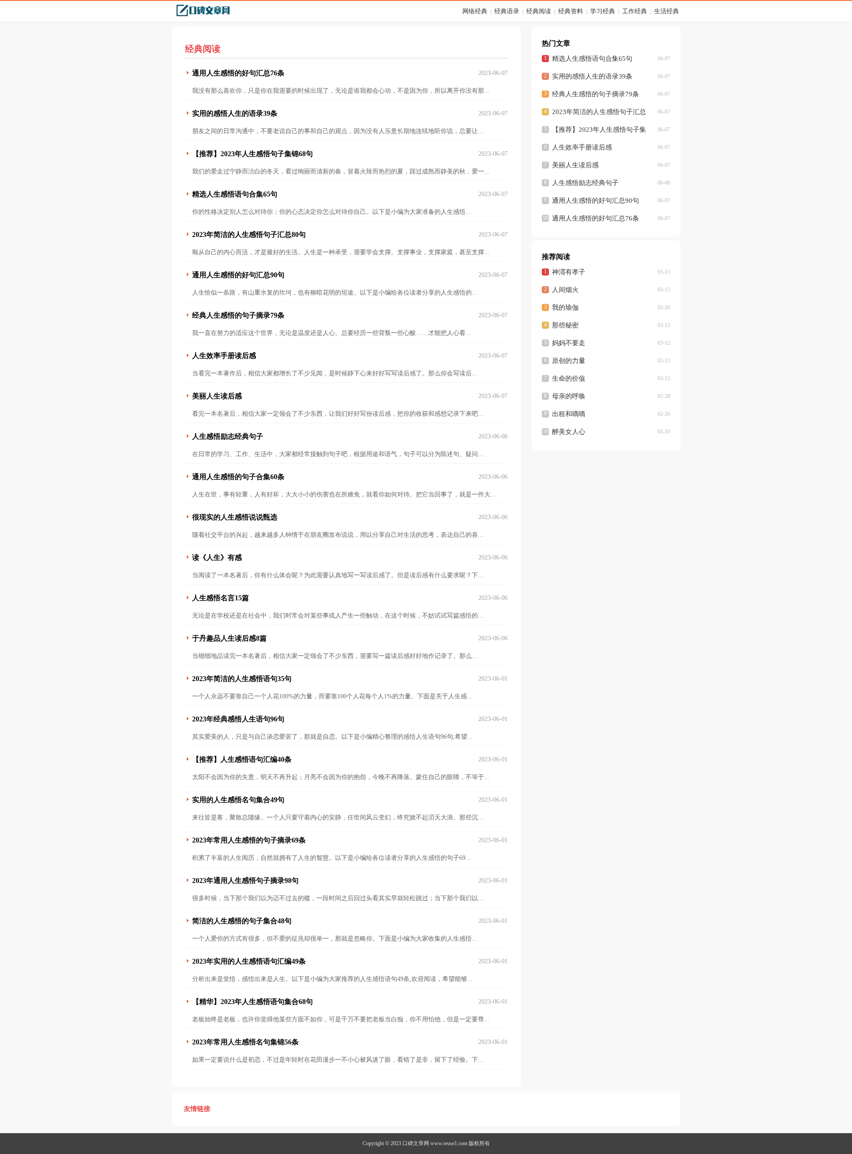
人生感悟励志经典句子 (227, 436)
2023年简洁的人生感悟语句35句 (242, 678)
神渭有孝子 (568, 272)
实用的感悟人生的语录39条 (234, 113)
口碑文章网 (415, 1143)
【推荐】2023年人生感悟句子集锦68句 (252, 154)
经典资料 (570, 11)
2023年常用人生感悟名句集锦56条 (245, 1042)
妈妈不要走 (568, 343)
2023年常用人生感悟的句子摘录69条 (249, 840)
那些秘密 (565, 325)
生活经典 (666, 11)
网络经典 (474, 11)
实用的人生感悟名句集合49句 (238, 799)
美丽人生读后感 (217, 396)
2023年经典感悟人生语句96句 (238, 719)
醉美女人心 (568, 431)
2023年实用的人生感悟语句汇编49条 (249, 961)
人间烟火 (565, 289)
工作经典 (634, 11)
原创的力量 (568, 360)
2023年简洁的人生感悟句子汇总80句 (249, 234)
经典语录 (506, 11)
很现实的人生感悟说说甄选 (234, 517)
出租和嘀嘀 (568, 413)
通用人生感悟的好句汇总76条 (238, 73)
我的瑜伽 (565, 307)
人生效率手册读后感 (224, 355)
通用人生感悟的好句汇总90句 (238, 275)
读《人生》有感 (217, 557)
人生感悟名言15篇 (220, 598)
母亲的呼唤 (568, 396)
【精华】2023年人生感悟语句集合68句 (252, 1001)
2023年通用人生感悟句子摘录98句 (245, 880)
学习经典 (602, 11)
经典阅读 (538, 11)
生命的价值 (568, 378)
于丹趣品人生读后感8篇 (229, 638)
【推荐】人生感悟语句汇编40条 (242, 759)
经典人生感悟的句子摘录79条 (238, 315)
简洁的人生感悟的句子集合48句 (242, 921)
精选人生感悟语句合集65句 (234, 194)
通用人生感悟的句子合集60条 (238, 477)
